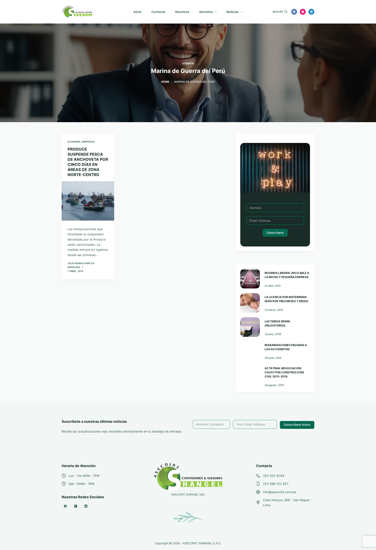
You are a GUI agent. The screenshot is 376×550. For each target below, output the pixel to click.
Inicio (138, 12)
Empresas (88, 141)
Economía (74, 141)
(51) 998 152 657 (275, 484)
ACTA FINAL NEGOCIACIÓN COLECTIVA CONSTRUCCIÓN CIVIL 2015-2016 (284, 372)
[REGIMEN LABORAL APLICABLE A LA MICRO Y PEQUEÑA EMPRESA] (250, 278)
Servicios (206, 12)
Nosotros (182, 12)
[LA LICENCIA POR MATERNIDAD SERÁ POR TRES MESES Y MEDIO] (250, 303)
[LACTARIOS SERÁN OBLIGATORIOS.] (250, 327)
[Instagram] (303, 12)
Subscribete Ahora (297, 424)
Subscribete (275, 233)
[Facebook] (294, 12)
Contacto (158, 12)
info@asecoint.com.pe (279, 492)
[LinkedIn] (311, 12)
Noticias (232, 12)
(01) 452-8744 (273, 476)
